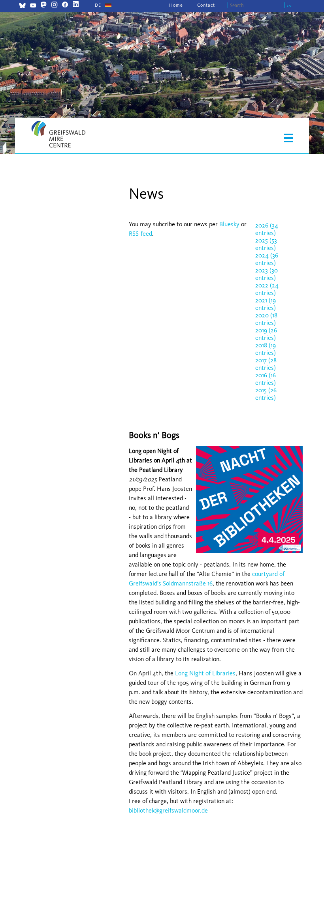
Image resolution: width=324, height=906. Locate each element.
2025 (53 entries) (266, 244)
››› (289, 5)
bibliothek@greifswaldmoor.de (168, 810)
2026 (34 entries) (266, 229)
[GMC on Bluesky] (22, 6)
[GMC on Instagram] (54, 5)
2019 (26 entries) (266, 333)
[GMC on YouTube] (33, 6)
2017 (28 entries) (266, 363)
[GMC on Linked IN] (75, 5)
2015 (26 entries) (266, 393)
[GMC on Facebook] (65, 5)
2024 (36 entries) (266, 259)
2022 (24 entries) (267, 288)
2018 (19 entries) (265, 348)
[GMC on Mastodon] (43, 5)
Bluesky (230, 224)
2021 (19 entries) (265, 303)
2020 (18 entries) (266, 318)
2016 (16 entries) (265, 378)
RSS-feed (140, 233)
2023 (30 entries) (266, 274)
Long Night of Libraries (205, 673)
